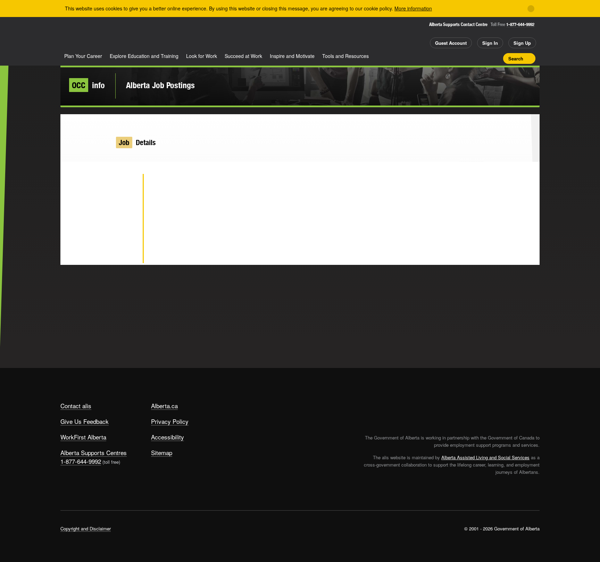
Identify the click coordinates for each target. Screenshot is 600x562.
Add (471, 58)
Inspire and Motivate (292, 55)
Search (515, 58)
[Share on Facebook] (126, 208)
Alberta (88, 35)
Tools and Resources (345, 55)
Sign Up (522, 43)
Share (459, 58)
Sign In (490, 43)
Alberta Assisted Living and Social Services (485, 457)
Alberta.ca (164, 405)
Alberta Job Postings (160, 85)
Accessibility (167, 437)
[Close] (530, 8)
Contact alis (75, 405)
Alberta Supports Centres (93, 452)
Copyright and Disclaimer (85, 528)
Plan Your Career (83, 55)
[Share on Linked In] (126, 230)
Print (495, 58)
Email (126, 253)
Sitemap (161, 452)
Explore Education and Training (144, 55)
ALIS (134, 34)
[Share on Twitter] (126, 185)
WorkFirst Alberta (83, 437)
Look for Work (201, 55)
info (88, 85)
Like (483, 57)
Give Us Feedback (84, 421)
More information (413, 8)
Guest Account (451, 43)
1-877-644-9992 (520, 24)
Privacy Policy (170, 421)
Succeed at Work (243, 55)
